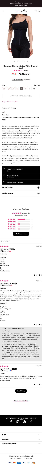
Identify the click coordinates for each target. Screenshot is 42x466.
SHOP (4, 435)
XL (29, 89)
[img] (4, 246)
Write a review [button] (21, 234)
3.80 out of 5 (26, 213)
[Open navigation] (3, 10)
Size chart (37, 85)
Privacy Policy (28, 458)
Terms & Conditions (16, 458)
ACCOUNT (5, 439)
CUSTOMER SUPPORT (9, 444)
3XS (4, 89)
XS (13, 89)
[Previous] (14, 61)
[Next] (27, 61)
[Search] (36, 10)
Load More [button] (21, 391)
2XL (34, 89)
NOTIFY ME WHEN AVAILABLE (21, 96)
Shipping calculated (17, 80)
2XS (9, 89)
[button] (18, 70)
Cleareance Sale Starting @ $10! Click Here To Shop (21, 3)
